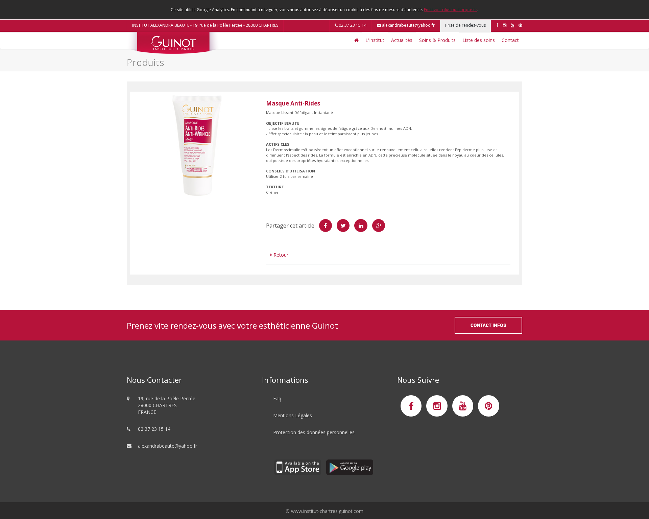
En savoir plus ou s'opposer (450, 10)
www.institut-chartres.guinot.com (327, 511)
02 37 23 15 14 (352, 25)
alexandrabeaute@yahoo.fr (408, 25)
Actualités (401, 40)
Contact (510, 40)
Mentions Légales (292, 415)
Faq (277, 398)
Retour (280, 255)
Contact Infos (488, 325)
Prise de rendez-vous (465, 25)
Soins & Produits (437, 40)
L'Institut (374, 40)
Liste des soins (478, 40)
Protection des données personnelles (314, 432)
